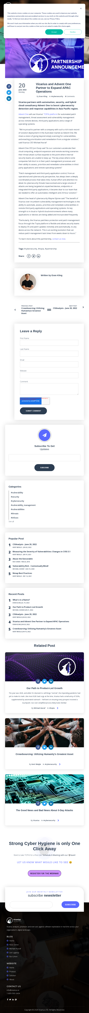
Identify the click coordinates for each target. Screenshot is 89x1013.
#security (15, 497)
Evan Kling (43, 96)
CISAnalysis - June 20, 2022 (65, 308)
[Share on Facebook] (8, 86)
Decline (73, 32)
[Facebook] (7, 999)
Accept (54, 32)
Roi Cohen (16, 562)
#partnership (51, 248)
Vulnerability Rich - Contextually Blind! (30, 566)
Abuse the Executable (23, 558)
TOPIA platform (50, 114)
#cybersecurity (57, 96)
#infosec (14, 517)
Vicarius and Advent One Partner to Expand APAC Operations (41, 621)
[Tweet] (8, 92)
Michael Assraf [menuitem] (15, 948)
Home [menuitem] (11, 941)
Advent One (24, 114)
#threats (14, 513)
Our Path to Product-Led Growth (28, 607)
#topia (41, 248)
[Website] (16, 999)
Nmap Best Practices (22, 573)
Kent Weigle (17, 547)
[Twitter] (10, 999)
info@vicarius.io (13, 990)
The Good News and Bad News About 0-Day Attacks (44, 810)
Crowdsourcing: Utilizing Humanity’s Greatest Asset (32, 311)
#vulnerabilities (17, 509)
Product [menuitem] (12, 971)
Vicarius (36, 820)
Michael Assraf (18, 569)
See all (11, 521)
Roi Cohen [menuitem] (13, 956)
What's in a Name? (21, 600)
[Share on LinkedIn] (8, 98)
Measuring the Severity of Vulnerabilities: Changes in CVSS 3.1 (41, 551)
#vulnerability (17, 492)
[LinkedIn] (13, 999)
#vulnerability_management (23, 505)
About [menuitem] (11, 979)
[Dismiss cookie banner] (81, 8)
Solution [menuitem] (12, 975)
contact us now (58, 239)
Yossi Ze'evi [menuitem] (14, 944)
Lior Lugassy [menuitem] (14, 952)
